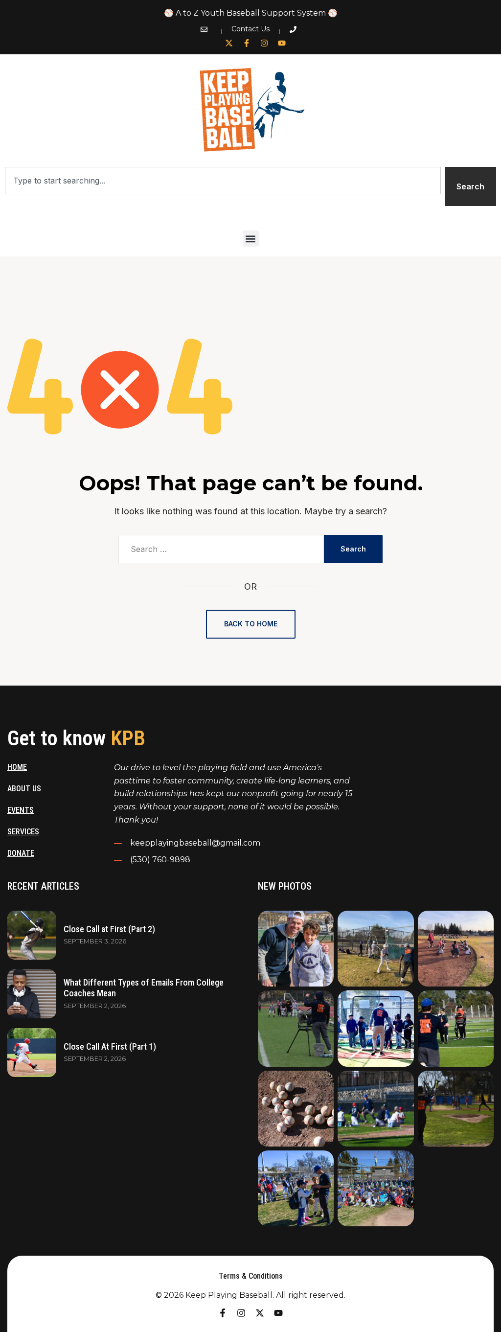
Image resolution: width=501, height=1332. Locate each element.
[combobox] (223, 180)
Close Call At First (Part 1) (110, 1046)
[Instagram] (264, 43)
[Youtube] (282, 43)
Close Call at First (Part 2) (109, 929)
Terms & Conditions (251, 1276)
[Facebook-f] (246, 43)
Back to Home (250, 624)
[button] (251, 238)
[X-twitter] (229, 43)
